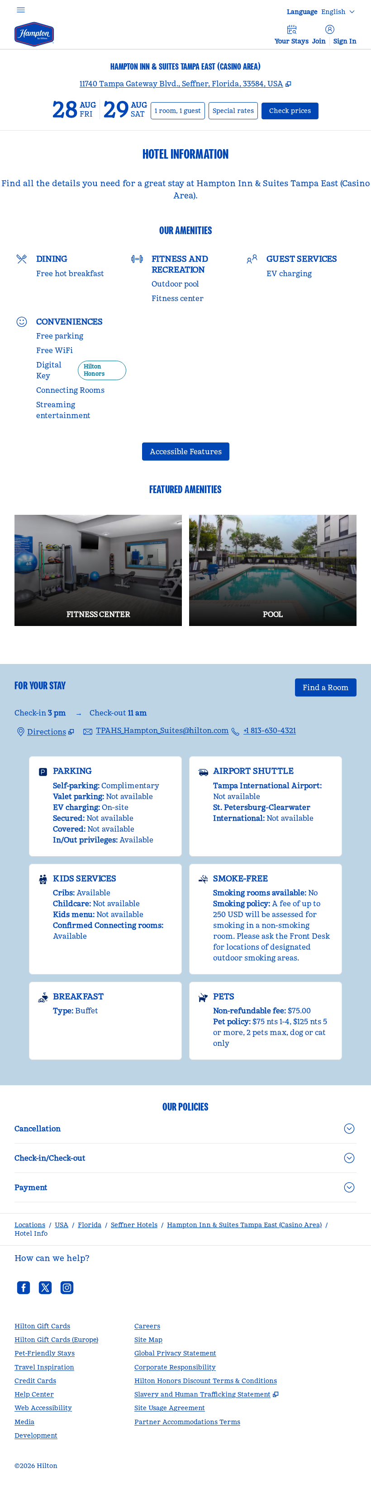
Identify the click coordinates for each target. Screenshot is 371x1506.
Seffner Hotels (134, 1225)
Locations (29, 1225)
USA (61, 1225)
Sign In (345, 41)
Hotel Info (31, 1233)
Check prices (294, 110)
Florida (89, 1225)
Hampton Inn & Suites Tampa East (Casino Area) (244, 1225)
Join (319, 41)
